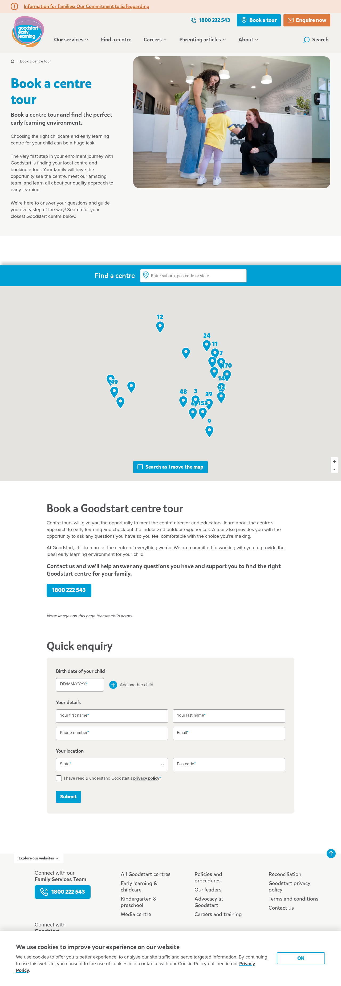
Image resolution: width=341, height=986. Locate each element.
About (245, 40)
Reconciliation (285, 874)
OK (301, 958)
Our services (68, 40)
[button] (120, 402)
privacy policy (146, 778)
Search (320, 39)
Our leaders (207, 889)
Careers (153, 40)
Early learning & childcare (139, 886)
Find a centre (116, 39)
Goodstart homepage (29, 31)
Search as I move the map (174, 466)
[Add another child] (113, 685)
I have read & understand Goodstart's (111, 778)
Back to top (331, 853)
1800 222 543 (214, 20)
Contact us (281, 908)
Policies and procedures (208, 877)
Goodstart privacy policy (289, 886)
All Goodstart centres (145, 874)
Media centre (136, 914)
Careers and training (218, 914)
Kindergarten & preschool (138, 902)
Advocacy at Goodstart (208, 902)
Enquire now (311, 20)
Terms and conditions (293, 898)
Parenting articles (200, 40)
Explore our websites (36, 858)
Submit (68, 796)
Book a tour (263, 20)
